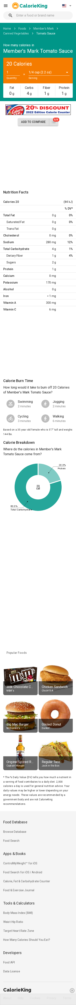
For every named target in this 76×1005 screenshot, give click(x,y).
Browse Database (14, 831)
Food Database (15, 822)
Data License (11, 971)
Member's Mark (43, 28)
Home (7, 28)
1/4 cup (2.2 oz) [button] (40, 72)
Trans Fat (12, 228)
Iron (6, 296)
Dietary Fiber (14, 255)
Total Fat (9, 215)
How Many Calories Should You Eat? (26, 939)
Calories (9, 201)
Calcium (8, 275)
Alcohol (8, 289)
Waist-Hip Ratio (13, 921)
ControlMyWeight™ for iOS (20, 863)
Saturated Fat (15, 222)
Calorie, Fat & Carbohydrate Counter (26, 881)
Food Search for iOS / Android (22, 872)
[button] (67, 5)
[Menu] (6, 6)
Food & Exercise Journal (18, 890)
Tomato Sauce (46, 33)
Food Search (11, 840)
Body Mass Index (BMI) (18, 912)
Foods (22, 28)
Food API (9, 962)
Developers (12, 953)
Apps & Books (14, 853)
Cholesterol (11, 235)
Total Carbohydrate (16, 249)
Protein (8, 269)
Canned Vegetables (16, 33)
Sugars (11, 262)
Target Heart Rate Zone (18, 930)
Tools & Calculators (19, 903)
